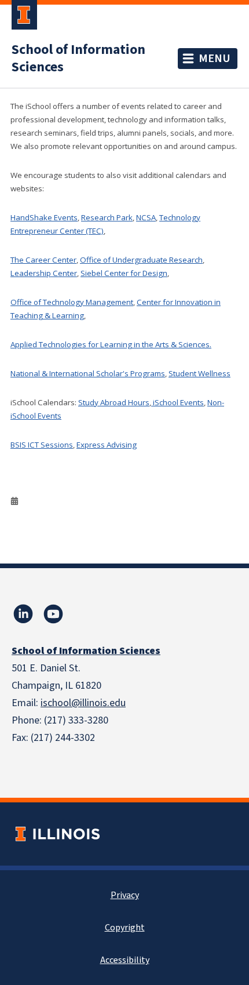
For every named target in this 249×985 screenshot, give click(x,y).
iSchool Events (177, 402)
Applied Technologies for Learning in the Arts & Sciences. (110, 344)
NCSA (146, 217)
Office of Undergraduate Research (141, 260)
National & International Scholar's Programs (87, 373)
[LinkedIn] (23, 614)
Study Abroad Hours (113, 402)
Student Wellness (199, 373)
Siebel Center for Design (123, 273)
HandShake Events (44, 217)
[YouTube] (53, 614)
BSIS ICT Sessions (41, 444)
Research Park (107, 217)
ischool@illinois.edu (83, 703)
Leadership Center (43, 273)
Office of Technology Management (71, 302)
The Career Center (43, 260)
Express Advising (106, 444)
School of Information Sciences (78, 58)
